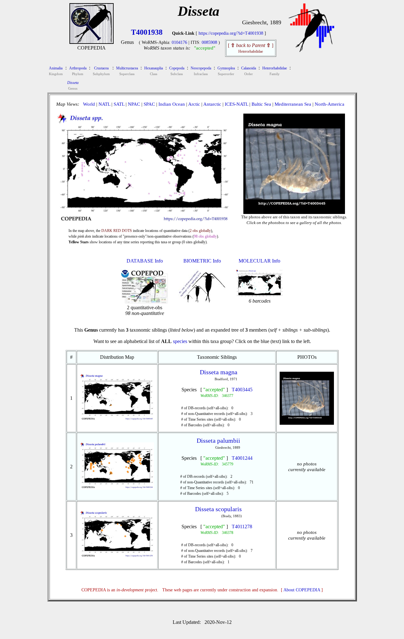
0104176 (179, 42)
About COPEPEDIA (301, 590)
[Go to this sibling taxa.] (117, 419)
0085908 (209, 42)
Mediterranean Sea (293, 104)
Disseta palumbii (218, 440)
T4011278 (242, 526)
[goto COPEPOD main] (311, 50)
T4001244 (242, 458)
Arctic (194, 104)
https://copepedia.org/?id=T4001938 (231, 33)
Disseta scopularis (218, 509)
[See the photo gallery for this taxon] (294, 208)
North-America (329, 104)
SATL (119, 104)
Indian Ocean (171, 104)
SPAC (149, 104)
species (180, 341)
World (89, 104)
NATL (104, 104)
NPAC (134, 104)
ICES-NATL (236, 104)
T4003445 (242, 389)
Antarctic (212, 104)
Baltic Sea (261, 104)
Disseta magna (218, 372)
